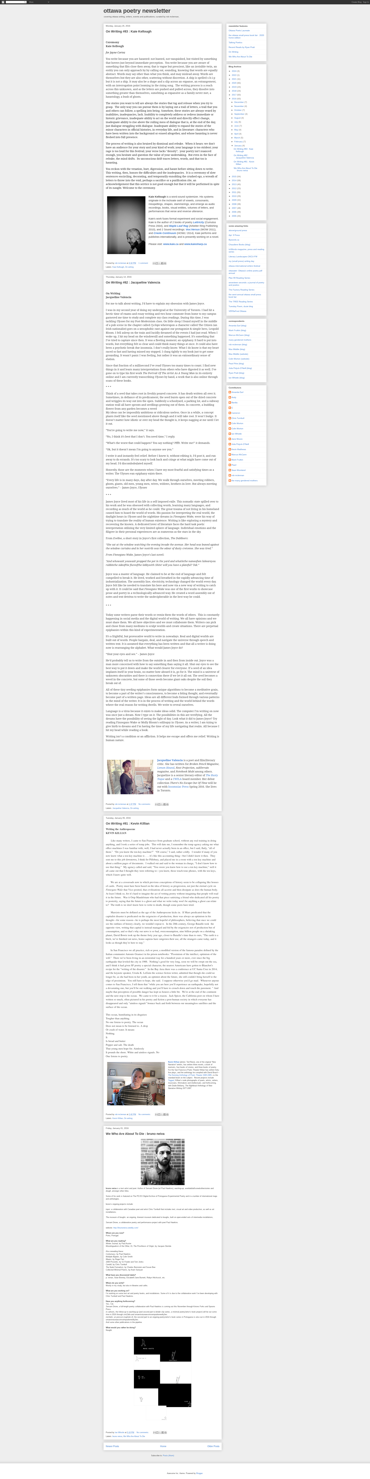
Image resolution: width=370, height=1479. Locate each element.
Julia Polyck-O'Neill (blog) (240, 368)
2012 (234, 188)
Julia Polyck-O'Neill (240, 444)
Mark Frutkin (237, 460)
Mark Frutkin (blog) (237, 330)
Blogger (199, 1473)
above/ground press (238, 230)
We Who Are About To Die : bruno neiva (135, 1134)
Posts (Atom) (168, 1455)
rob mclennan (238, 475)
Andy (234, 397)
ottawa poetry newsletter (137, 11)
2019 (234, 87)
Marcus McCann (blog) (239, 335)
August (237, 118)
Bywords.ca (234, 240)
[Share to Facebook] (162, 263)
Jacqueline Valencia (120, 808)
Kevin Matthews (239, 449)
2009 (234, 200)
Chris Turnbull (238, 418)
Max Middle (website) (238, 354)
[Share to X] (159, 263)
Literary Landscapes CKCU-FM (243, 256)
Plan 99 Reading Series (239, 278)
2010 (234, 196)
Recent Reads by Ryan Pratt (242, 47)
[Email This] (154, 263)
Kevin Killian (117, 1118)
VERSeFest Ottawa (237, 311)
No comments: (144, 804)
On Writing (233, 52)
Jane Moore (237, 439)
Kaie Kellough (118, 267)
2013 (234, 184)
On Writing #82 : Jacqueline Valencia (133, 282)
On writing (129, 267)
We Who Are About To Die (134, 1436)
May (236, 130)
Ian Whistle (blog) (237, 378)
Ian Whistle (237, 434)
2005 (234, 216)
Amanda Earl (237, 392)
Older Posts (213, 1446)
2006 (234, 212)
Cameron (236, 413)
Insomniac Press (178, 786)
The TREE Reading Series (241, 301)
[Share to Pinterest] (165, 263)
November (239, 106)
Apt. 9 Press (234, 235)
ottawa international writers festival (244, 266)
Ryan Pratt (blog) (236, 373)
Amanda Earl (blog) (237, 325)
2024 (234, 71)
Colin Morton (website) (239, 359)
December (239, 102)
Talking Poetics (235, 42)
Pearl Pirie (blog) (236, 363)
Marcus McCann (239, 454)
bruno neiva (117, 1436)
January (238, 145)
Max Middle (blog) (237, 349)
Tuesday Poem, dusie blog (241, 306)
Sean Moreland (239, 470)
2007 (234, 208)
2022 (234, 75)
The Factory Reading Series (241, 290)
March (237, 137)
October (238, 110)
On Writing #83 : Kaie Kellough (128, 31)
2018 (234, 91)
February (238, 141)
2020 (234, 83)
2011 (234, 192)
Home (163, 1446)
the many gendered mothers (245, 480)
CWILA (177, 779)
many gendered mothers (240, 340)
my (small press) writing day (241, 261)
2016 (234, 98)
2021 (234, 79)
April (236, 134)
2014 (234, 180)
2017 (234, 95)
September (239, 114)
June (236, 126)
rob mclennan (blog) (238, 344)
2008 (234, 204)
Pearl (234, 465)
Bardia (234, 402)
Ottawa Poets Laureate (239, 30)
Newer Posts (112, 1446)
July (236, 122)
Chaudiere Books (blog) (239, 244)
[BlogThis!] (156, 263)
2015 (234, 176)
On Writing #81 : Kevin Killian (127, 823)
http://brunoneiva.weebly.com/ (125, 1228)
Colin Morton (237, 423)
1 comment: (143, 263)
